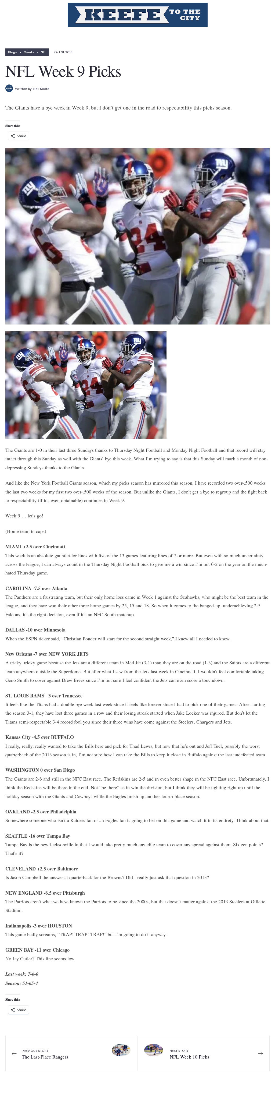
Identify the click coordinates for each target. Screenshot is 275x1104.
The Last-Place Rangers (45, 1054)
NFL (43, 52)
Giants (29, 52)
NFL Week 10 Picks (189, 1054)
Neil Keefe (41, 89)
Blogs (12, 52)
